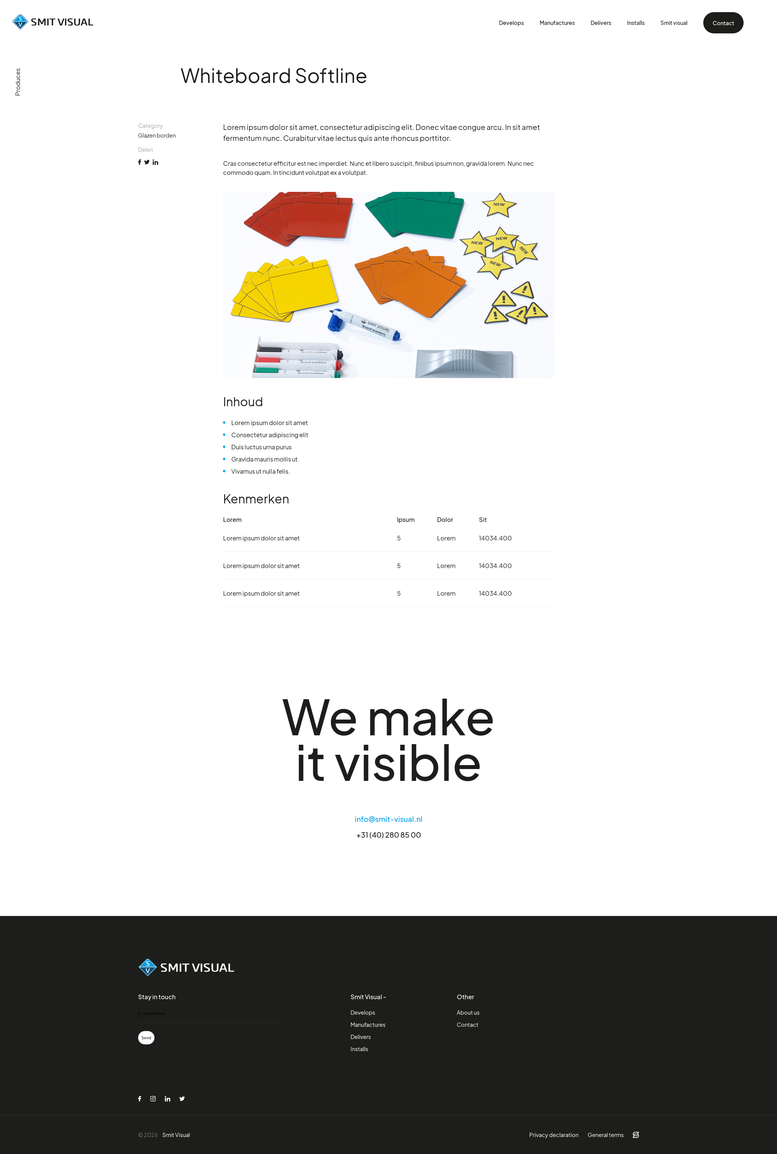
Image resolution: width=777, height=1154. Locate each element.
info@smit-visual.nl (388, 818)
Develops (511, 23)
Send (146, 1037)
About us (468, 1012)
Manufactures (557, 23)
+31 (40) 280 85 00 (388, 834)
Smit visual (673, 23)
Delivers (601, 23)
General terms (606, 1135)
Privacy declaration (554, 1135)
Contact (723, 23)
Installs (636, 23)
